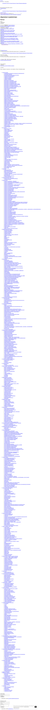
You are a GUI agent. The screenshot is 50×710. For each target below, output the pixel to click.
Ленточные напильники (8, 260)
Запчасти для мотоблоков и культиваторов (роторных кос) (14, 196)
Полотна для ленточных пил (9, 455)
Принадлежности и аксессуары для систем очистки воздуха (14, 300)
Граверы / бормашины (8, 292)
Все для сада (4, 127)
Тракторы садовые (7, 462)
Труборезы (6, 607)
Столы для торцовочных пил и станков (10, 588)
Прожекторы (6, 688)
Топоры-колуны (7, 161)
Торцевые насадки (7, 121)
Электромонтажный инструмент (9, 608)
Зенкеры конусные (7, 546)
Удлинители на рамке (7, 691)
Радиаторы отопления (8, 512)
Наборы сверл (6, 552)
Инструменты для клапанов (9, 80)
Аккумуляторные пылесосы (9, 325)
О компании (4, 3)
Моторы (5, 364)
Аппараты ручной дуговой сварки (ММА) (11, 519)
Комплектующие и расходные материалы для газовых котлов (14, 504)
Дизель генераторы (7, 169)
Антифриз (6, 374)
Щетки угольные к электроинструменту (11, 228)
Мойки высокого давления (6, 377)
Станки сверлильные (7, 601)
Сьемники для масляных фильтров (10, 114)
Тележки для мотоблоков (8, 460)
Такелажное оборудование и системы (10, 557)
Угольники (6, 251)
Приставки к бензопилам (8, 410)
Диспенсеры (6, 499)
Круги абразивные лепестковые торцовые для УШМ (13, 444)
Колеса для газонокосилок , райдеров (10, 476)
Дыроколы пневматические (8, 354)
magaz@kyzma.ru (3, 8)
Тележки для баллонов (8, 558)
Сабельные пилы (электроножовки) (10, 278)
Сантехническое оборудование (7, 487)
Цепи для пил (6, 413)
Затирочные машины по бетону (9, 644)
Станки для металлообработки (9, 600)
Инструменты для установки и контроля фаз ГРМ (12, 86)
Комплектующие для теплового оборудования (12, 667)
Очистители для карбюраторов (9, 371)
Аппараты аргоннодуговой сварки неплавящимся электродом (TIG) (15, 516)
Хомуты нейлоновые (7, 679)
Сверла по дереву (7, 530)
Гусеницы (6, 472)
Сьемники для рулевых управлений (10, 115)
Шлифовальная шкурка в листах (9, 435)
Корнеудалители (7, 137)
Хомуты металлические (8, 678)
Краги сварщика (7, 522)
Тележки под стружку (8, 560)
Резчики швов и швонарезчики (9, 648)
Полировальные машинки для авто (10, 106)
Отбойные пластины (7, 555)
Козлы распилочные (7, 419)
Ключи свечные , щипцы (8, 92)
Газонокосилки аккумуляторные (9, 468)
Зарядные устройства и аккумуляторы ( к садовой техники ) (14, 223)
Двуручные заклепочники (8, 649)
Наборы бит (6, 550)
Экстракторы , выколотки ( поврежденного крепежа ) (13, 538)
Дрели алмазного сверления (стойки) (10, 293)
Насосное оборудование (6, 386)
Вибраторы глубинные (8, 640)
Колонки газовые (7, 502)
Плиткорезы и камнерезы (8, 595)
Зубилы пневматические (8, 357)
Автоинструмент (5, 72)
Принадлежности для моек (8, 380)
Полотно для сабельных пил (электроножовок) (12, 456)
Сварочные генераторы (8, 173)
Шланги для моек (7, 382)
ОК (35, 706)
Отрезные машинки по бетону (9, 645)
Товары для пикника (5, 671)
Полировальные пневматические (9, 341)
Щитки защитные (7, 577)
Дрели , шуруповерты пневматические (10, 353)
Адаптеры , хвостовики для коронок (10, 539)
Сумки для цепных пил (8, 412)
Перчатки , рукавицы (7, 581)
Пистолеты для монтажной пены (9, 424)
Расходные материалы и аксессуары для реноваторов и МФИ (14, 275)
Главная (1, 14)
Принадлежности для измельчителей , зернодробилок (13, 149)
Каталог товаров (3, 13)
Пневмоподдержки (7, 340)
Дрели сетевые (6, 294)
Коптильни (6, 674)
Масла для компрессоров (8, 367)
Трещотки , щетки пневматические (10, 346)
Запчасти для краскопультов (9, 190)
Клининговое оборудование (7, 303)
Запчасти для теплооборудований (9, 213)
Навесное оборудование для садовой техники (11, 482)
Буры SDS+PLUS (7, 543)
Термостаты (6, 227)
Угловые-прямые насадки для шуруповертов (11, 282)
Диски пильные (7, 440)
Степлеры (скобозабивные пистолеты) (10, 657)
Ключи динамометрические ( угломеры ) (11, 90)
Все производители (5, 44)
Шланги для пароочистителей (9, 322)
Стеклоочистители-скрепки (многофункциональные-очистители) (15, 318)
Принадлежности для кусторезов (9, 150)
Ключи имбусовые (7, 617)
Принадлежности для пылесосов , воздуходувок (12, 310)
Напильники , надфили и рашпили (10, 624)
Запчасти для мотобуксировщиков (10, 197)
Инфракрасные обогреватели (9, 666)
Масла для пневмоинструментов (9, 368)
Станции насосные (7, 391)
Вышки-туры (6, 360)
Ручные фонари (7, 689)
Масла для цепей (7, 370)
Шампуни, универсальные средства (10, 381)
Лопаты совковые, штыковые (9, 140)
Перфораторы (6, 271)
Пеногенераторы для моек (8, 379)
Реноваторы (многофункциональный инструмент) (12, 276)
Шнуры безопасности (8, 576)
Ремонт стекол (6, 108)
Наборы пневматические (8, 336)
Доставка (10, 3)
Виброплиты (6, 642)
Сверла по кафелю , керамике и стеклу (10, 531)
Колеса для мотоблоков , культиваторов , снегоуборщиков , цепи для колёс (16, 477)
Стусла (5, 604)
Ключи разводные (7, 618)
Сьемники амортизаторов (8, 113)
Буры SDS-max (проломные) (9, 545)
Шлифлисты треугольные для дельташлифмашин (12, 434)
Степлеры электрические (8, 659)
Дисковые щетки (7, 441)
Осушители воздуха (7, 299)
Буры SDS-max (6, 544)
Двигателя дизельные (7, 474)
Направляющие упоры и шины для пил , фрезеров (12, 263)
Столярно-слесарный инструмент (8, 602)
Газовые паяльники (7, 404)
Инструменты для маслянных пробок (10, 81)
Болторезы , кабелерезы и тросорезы (10, 609)
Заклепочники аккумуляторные (9, 652)
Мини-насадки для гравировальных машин (11, 450)
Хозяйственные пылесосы (8, 320)
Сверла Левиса (6, 527)
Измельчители (6, 134)
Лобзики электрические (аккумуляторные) (11, 262)
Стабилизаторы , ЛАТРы (6, 582)
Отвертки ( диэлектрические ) (9, 628)
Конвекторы (6, 668)
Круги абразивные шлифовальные (10, 447)
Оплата (8, 3)
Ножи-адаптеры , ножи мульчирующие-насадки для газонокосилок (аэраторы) (17, 484)
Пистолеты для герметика (8, 423)
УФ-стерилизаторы (7, 492)
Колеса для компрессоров (8, 358)
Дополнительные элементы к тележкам (10, 564)
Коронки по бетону (7, 549)
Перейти (10, 13)
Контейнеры (6, 565)
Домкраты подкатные (8, 77)
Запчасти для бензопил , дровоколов (10, 181)
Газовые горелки (7, 403)
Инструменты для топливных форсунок (11, 85)
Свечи (5, 372)
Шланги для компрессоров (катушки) (10, 347)
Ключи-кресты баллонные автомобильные (11, 96)
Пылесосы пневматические (8, 343)
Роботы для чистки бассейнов (9, 315)
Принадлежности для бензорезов (9, 646)
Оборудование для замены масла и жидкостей (12, 104)
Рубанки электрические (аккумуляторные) (11, 277)
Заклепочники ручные (8, 655)
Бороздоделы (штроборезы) (8, 289)
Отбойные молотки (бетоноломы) (10, 268)
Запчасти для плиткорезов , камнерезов (10, 204)
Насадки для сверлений (8, 554)
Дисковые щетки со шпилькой (9, 442)
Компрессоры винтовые (8, 332)
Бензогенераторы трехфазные (9, 175)
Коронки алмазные (7, 547)
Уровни (5, 252)
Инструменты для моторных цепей (10, 82)
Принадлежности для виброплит (9, 647)
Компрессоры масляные (8, 333)
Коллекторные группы (8, 501)
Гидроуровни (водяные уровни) (9, 255)
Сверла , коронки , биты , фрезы (7, 526)
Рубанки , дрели (7, 634)
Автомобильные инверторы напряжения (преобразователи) (14, 73)
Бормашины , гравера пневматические (10, 350)
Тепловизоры (6, 248)
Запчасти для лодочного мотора (9, 193)
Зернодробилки (6, 133)
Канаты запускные (7, 417)
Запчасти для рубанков (8, 207)
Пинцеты (5, 630)
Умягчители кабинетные (8, 491)
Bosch (5, 26)
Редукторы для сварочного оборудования (11, 525)
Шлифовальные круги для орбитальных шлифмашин (13, 436)
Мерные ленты (6, 237)
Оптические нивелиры (8, 239)
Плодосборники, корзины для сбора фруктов (11, 147)
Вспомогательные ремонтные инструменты (11, 75)
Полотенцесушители (7, 511)
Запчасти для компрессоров (8, 189)
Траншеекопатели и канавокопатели (10, 463)
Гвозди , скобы (6, 352)
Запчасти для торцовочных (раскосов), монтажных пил (13, 214)
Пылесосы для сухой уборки (9, 313)
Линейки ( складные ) (8, 235)
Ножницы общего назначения (9, 683)
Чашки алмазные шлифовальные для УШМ (11, 432)
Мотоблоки (6, 480)
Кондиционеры (6, 298)
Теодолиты (6, 247)
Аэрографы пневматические (9, 349)
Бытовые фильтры (7, 497)
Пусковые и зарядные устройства (9, 107)
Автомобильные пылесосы (8, 324)
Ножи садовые (6, 143)
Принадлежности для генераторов (10, 172)
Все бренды (2, 26)
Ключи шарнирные (7, 95)
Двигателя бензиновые (8, 473)
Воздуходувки (6, 328)
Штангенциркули (7, 253)
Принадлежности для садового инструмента (11, 152)
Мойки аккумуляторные (8, 384)
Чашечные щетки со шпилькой (9, 430)
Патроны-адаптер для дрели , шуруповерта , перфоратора (13, 270)
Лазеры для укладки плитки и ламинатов (11, 234)
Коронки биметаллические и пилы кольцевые (12, 548)
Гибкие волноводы (7, 429)
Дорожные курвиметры (17, 14)
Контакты (14, 3)
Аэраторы (6, 466)
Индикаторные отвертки (8, 230)
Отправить (2, 696)
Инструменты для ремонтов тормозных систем (12, 84)
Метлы (5, 304)
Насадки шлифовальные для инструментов (11, 451)
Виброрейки (6, 643)
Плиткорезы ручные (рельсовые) (9, 596)
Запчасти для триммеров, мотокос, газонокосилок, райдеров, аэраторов (16, 216)
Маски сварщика (7, 523)
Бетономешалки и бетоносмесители (10, 639)
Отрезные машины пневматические (10, 338)
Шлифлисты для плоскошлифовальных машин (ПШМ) (13, 433)
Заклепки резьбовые (7, 651)
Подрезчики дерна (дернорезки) (9, 485)
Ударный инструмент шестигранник (10, 536)
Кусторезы (6, 138)
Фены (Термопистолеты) (8, 283)
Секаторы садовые (7, 156)
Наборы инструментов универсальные (10, 101)
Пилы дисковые (7, 272)
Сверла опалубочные (7, 528)
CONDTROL (9, 26)
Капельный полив (7, 135)
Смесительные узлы (7, 488)
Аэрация (5, 494)
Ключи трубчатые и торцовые (9, 94)
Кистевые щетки (7, 443)
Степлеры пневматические (8, 345)
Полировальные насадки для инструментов (11, 454)
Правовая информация (22, 3)
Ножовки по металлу (7, 627)
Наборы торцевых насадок (8, 102)
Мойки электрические (8, 378)
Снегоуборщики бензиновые (9, 458)
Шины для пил (6, 414)
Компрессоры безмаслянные (9, 331)
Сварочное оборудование (6, 513)
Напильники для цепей (8, 421)
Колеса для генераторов (8, 171)
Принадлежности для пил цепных (10, 409)
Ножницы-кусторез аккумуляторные (10, 144)
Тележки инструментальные (9, 120)
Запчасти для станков (7, 210)
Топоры (5, 606)
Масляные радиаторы (7, 669)
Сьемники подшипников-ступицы (10, 117)
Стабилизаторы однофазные (9, 583)
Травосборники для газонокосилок (10, 461)
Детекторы (6, 257)
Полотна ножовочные (8, 631)
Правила (5, 241)
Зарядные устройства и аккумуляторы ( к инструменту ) (13, 222)
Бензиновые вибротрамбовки (9, 637)
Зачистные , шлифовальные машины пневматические (13, 356)
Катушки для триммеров (8, 475)
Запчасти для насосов (7, 200)
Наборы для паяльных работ (9, 405)
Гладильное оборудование (8, 329)
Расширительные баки (8, 388)
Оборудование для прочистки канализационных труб (13, 306)
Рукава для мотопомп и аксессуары (10, 389)
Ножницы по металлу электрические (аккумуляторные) (13, 267)
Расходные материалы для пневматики (10, 344)
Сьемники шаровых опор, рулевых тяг (10, 118)
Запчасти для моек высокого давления (10, 195)
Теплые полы (6, 664)
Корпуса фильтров (7, 506)
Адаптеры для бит (7, 540)
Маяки (5, 236)
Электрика (4, 685)
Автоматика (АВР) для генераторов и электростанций (13, 174)
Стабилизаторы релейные (8, 584)
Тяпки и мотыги (7, 162)
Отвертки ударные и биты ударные (10, 629)
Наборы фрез (6, 553)
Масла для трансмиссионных (9, 369)
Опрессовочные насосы (8, 510)
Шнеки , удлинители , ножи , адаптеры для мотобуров (13, 165)
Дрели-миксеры (7, 295)
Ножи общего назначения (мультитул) (10, 682)
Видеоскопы (6, 428)
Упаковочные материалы (8, 562)
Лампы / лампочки (7, 687)
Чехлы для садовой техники (9, 465)
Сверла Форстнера (7, 534)
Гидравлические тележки (8, 563)
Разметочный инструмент (8, 632)
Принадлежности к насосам (9, 387)
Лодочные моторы (5, 363)
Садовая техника (5, 457)
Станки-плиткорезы (5, 587)
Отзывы (17, 3)
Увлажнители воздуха (8, 301)
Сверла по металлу (7, 532)
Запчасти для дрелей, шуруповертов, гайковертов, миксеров (14, 187)
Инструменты (4, 259)
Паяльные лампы (7, 400)
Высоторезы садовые (7, 128)
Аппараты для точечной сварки (9, 517)
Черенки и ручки (7, 163)
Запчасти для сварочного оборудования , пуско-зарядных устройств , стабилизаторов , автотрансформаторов (22, 209)
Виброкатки (6, 641)
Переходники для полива (8, 145)
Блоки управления (7, 495)
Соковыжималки (7, 676)
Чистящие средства (7, 321)
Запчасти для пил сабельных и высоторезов (11, 203)
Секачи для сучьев (7, 157)
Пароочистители (7, 308)
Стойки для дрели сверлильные (9, 280)
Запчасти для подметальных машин (10, 205)
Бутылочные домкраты (8, 74)
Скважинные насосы (7, 390)
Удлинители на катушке (8, 690)
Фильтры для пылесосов (8, 319)
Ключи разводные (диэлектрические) (10, 619)
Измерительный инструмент (8, 14)
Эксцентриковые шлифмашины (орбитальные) (12, 287)
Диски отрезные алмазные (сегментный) (11, 437)
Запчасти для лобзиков (8, 192)
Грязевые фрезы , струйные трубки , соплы (11, 383)
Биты (5, 542)
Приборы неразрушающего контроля (10, 242)
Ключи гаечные (7, 89)
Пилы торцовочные (7, 594)
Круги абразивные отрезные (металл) (10, 446)
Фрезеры (5, 284)
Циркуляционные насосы (8, 393)
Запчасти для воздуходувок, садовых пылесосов (12, 184)
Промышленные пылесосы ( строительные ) (11, 311)
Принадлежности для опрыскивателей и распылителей (13, 151)
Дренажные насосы (7, 396)
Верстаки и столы (7, 589)
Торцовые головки (7, 122)
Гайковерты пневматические (9, 351)
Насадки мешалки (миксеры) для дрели (10, 265)
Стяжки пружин (7, 112)
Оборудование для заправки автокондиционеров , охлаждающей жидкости (16, 105)
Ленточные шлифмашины (8, 261)
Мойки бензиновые (7, 385)
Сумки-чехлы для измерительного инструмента (12, 246)
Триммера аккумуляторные (8, 464)
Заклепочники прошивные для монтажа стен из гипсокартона (14, 654)
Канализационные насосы (8, 397)
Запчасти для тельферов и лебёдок (10, 212)
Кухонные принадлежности (9, 680)
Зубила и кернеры (7, 613)
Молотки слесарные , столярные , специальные (12, 621)
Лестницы (6, 361)
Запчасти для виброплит (8, 183)
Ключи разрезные (7, 91)
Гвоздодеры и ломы (7, 610)
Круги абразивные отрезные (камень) (10, 445)
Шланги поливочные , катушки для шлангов (11, 164)
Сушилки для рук (7, 490)
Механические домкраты (8, 98)
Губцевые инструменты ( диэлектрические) (11, 611)
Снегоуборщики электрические (9, 459)
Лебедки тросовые (7, 97)
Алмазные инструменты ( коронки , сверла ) (11, 541)
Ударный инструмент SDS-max (9, 535)
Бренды (1, 0)
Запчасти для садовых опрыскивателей (10, 208)
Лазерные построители (8, 232)
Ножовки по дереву (7, 626)
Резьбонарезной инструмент (9, 633)
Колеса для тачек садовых (8, 136)
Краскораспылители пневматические (10, 334)
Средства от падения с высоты (9, 574)
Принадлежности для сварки (9, 524)
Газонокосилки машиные (8, 470)
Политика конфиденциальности (5, 60)
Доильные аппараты (7, 179)
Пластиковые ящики (7, 568)
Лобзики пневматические (8, 335)
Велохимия (6, 375)
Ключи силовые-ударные (8, 93)
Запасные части (5, 180)
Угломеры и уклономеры (8, 250)
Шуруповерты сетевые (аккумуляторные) (11, 285)
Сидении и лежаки (7, 110)
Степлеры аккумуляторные (8, 658)
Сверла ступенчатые (7, 533)
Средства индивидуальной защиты (8, 573)
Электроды (6, 515)
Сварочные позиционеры (8, 514)
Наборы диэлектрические (8, 622)
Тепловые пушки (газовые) (8, 662)
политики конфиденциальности (13, 698)
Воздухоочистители (7, 302)
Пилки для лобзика (7, 453)
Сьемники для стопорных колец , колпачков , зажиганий (13, 116)
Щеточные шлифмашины (8, 286)
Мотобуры (6, 141)
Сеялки (5, 158)
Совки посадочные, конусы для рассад (10, 159)
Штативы (5, 254)
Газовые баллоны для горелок (9, 402)
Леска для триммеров (7, 479)
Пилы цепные (4, 407)
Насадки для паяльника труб (9, 508)
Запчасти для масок (7, 194)
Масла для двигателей (8, 366)
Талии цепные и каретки (8, 119)
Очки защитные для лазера (8, 580)
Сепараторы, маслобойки (8, 675)
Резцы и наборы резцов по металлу (10, 598)
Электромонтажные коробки (9, 686)
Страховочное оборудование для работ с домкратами (13, 111)
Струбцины (6, 603)
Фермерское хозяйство (6, 672)
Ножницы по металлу (8, 625)
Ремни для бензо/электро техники (10, 226)
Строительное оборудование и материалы (9, 635)
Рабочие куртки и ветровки (8, 572)
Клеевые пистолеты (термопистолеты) (10, 425)
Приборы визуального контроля (7, 426)
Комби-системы (7, 478)
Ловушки (5, 681)
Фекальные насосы (7, 392)
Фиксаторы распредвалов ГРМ (9, 125)
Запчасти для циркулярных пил (9, 218)
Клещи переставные (7, 614)
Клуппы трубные (7, 616)
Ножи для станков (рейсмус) (9, 591)
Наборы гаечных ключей (8, 99)
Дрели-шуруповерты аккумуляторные (10, 296)
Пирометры (6, 240)
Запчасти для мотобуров (8, 198)
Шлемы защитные (7, 575)
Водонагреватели (7, 498)
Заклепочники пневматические (9, 355)
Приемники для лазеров (8, 243)
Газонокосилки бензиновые (9, 469)
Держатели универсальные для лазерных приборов (12, 256)
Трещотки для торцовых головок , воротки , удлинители (13, 124)
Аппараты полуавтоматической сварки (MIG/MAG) (13, 518)
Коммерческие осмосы (8, 503)
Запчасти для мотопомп (8, 199)
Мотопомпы (6, 398)
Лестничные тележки (7, 566)
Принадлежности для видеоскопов (10, 427)
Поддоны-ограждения (8, 570)
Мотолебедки (6, 481)
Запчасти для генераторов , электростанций (11, 185)
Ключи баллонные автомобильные (10, 88)
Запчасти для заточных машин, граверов (11, 188)
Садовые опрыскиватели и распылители (11, 154)
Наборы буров (6, 551)
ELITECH (13, 26)
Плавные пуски (7, 225)
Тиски (5, 605)
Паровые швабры (7, 307)
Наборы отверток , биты (8, 623)
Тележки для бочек (7, 559)
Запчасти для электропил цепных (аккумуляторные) (13, 220)
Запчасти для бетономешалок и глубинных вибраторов (13, 182)
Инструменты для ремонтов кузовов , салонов (12, 83)
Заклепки (5, 650)
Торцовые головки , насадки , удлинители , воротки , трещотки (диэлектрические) (18, 123)
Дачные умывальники (8, 131)
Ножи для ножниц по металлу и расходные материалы (13, 266)
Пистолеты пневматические (9, 339)
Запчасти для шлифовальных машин (10, 219)
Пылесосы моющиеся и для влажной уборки (11, 314)
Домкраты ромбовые (7, 78)
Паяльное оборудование (6, 399)
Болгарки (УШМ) (7, 288)
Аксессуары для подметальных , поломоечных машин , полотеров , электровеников (18, 326)
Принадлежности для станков (9, 597)
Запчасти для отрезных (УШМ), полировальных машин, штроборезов (15, 202)
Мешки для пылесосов (8, 305)
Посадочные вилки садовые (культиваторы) (11, 148)
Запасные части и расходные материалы (11, 178)
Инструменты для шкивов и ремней (10, 87)
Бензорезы (6, 638)
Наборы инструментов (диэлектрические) (11, 100)
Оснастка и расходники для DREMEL (10, 452)
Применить (6, 25)
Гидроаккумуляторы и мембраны (9, 395)
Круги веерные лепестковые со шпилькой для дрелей (13, 448)
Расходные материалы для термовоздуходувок (12, 274)
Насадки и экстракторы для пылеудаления (11, 264)
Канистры (6, 376)
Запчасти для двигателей (8, 186)
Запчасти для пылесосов (8, 206)
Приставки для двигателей (8, 365)
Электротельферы (7, 126)
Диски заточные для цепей (8, 416)
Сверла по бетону (7, 529)
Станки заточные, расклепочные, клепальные (12, 411)
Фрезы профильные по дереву (9, 537)
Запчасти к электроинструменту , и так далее (11, 221)
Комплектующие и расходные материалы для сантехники (13, 505)
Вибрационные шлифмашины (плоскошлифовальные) (13, 290)
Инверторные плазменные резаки (10, 521)
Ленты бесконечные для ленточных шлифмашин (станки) (14, 449)
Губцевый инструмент (8, 612)
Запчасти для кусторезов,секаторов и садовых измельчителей (14, 191)
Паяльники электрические (8, 406)
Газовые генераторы (7, 176)
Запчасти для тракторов (8, 215)
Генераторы (4, 168)
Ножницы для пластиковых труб (9, 509)
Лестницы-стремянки (7, 362)
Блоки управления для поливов (9, 166)
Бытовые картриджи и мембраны (9, 496)
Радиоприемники (7, 273)
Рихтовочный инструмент (8, 109)
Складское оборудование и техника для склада (10, 556)
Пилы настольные (7, 593)
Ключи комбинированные (8, 418)
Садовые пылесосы (7, 317)
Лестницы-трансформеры (8, 359)
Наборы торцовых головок (8, 103)
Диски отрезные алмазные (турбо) (10, 439)
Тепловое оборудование (6, 660)
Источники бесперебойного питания (10, 586)
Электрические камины (8, 665)
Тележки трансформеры (8, 561)
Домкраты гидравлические (8, 76)
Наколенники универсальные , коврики (11, 142)
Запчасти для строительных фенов (10, 211)
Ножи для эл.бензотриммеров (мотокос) (11, 483)
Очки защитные (7, 579)
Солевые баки (6, 489)
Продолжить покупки (4, 65)
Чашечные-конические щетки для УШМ (11, 431)
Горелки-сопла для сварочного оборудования (11, 520)
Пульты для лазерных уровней (9, 244)
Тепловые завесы (7, 661)
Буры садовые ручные (8, 167)
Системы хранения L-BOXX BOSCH (10, 279)
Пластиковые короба (7, 567)
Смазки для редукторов (8, 373)
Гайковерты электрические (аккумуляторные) (12, 291)
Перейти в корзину (11, 65)
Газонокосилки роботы (8, 471)
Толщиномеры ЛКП (7, 249)
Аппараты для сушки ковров (9, 327)
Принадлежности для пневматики (10, 342)
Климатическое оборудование (7, 297)
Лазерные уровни (7, 233)
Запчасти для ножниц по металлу (9, 201)
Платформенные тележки (8, 569)
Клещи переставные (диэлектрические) (10, 615)
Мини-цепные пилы (7, 420)
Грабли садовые (7, 129)
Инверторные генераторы (8, 170)
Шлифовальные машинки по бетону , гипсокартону (13, 636)
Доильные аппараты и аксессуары (8, 177)
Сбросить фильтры (11, 25)
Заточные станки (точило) (8, 590)
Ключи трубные (7, 620)
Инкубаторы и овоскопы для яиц (9, 673)
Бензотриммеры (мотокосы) (9, 467)
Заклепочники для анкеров (8, 653)
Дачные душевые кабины (8, 130)
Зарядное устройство (7, 79)
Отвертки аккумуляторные (8, 269)
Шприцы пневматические (8, 348)
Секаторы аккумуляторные (8, 155)
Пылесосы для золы (7, 312)
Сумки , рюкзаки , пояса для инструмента (11, 281)
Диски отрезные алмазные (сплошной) (10, 438)
